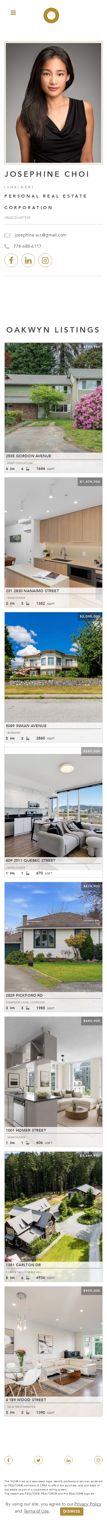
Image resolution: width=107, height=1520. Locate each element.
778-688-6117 (27, 246)
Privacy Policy (87, 1504)
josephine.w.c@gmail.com (41, 235)
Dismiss (71, 1511)
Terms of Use (36, 1511)
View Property (53, 407)
